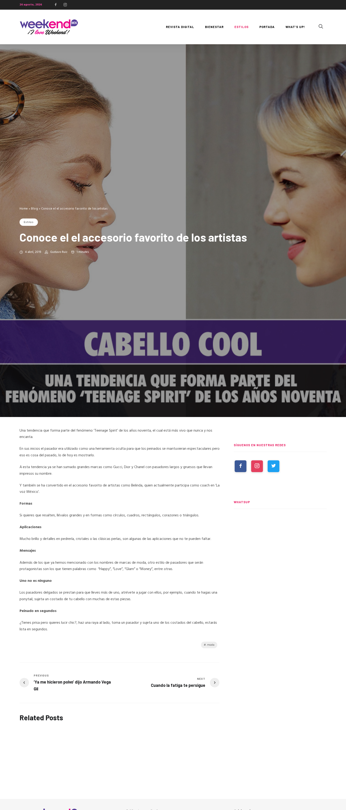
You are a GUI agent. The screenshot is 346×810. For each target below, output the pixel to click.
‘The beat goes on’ (174, 776)
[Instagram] (65, 4)
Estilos (29, 222)
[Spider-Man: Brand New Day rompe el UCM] (280, 622)
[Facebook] (55, 4)
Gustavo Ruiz (58, 252)
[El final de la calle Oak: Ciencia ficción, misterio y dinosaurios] (280, 578)
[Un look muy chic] (119, 750)
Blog (34, 208)
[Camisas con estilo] (50, 753)
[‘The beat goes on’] (189, 750)
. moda (210, 645)
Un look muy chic (103, 776)
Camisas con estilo (36, 782)
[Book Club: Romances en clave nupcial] (280, 535)
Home (24, 208)
